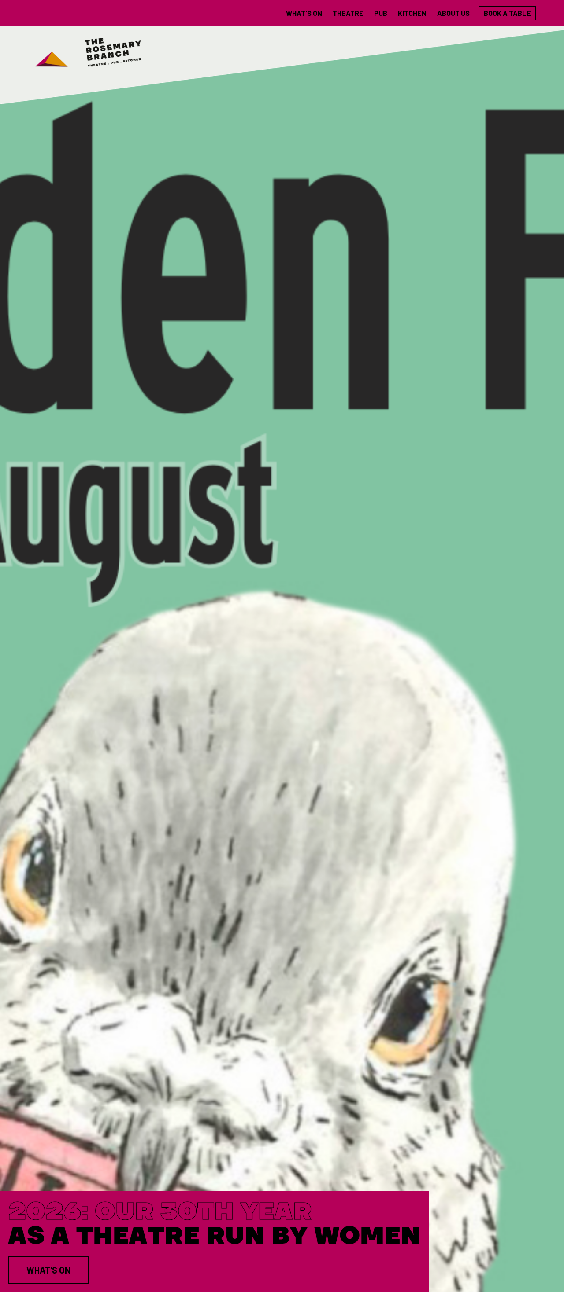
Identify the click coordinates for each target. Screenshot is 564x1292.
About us (453, 13)
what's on (304, 13)
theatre (348, 13)
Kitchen (412, 13)
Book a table (507, 13)
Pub (380, 13)
